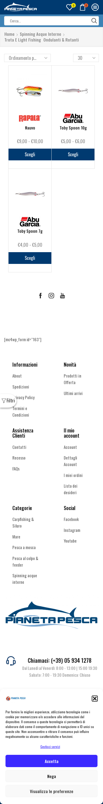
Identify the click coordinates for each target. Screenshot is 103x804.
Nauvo (30, 128)
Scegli (30, 154)
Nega (51, 776)
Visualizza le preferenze (51, 791)
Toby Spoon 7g (30, 231)
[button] (95, 698)
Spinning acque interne (40, 34)
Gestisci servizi (50, 746)
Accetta (52, 761)
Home (9, 34)
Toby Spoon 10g (73, 128)
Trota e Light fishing (22, 40)
